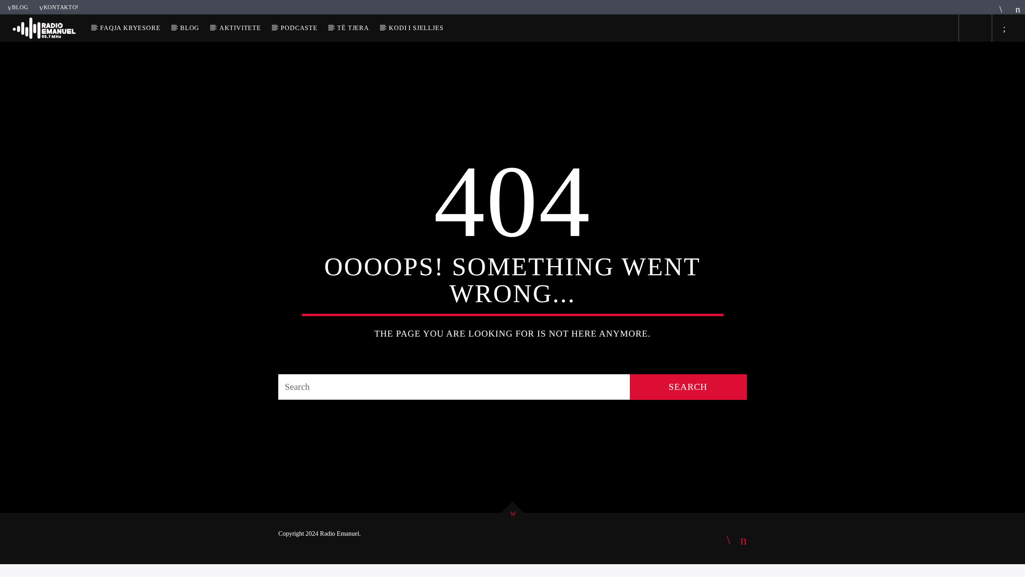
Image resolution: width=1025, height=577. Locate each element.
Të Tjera (353, 27)
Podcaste (299, 27)
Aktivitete (240, 27)
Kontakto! (61, 7)
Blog (20, 7)
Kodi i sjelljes (416, 27)
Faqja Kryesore (130, 27)
